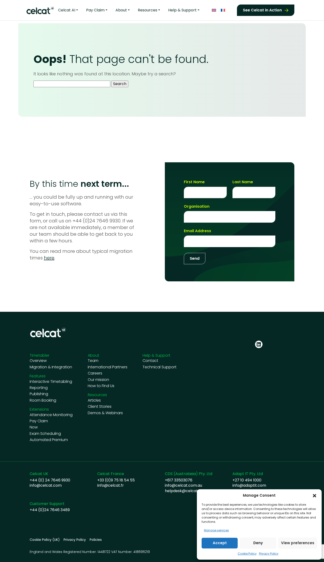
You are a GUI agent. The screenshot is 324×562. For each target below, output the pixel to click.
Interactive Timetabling (51, 381)
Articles (94, 400)
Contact (150, 360)
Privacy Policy (268, 554)
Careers (95, 373)
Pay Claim (39, 421)
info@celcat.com (46, 485)
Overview (38, 360)
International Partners (107, 367)
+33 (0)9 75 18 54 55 (116, 480)
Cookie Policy (247, 554)
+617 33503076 (178, 480)
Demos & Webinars (105, 413)
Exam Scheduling (45, 433)
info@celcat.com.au (183, 485)
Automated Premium (49, 439)
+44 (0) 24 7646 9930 (50, 480)
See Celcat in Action (262, 10)
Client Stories (99, 406)
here (49, 258)
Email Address (197, 231)
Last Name (242, 182)
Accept (220, 542)
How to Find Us (101, 386)
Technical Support (159, 367)
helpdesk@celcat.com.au (188, 491)
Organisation (196, 206)
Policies (96, 540)
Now (34, 427)
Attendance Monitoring (51, 415)
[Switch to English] (213, 10)
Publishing (39, 394)
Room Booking (43, 400)
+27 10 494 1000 (246, 480)
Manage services (216, 530)
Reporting (39, 387)
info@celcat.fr (110, 485)
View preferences (297, 542)
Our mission (98, 379)
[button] (314, 495)
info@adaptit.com (249, 485)
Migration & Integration (51, 367)
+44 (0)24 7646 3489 (50, 510)
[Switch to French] (222, 10)
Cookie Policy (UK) (45, 540)
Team (93, 360)
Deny (258, 542)
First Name (194, 182)
